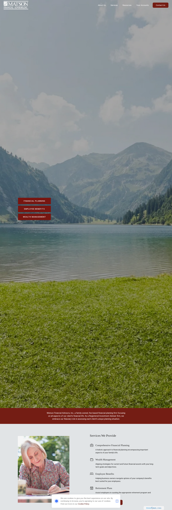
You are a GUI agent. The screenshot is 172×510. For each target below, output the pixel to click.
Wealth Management (105, 459)
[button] (102, 5)
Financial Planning (34, 201)
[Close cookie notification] (117, 501)
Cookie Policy (83, 504)
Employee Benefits (104, 474)
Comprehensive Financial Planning (112, 445)
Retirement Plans (103, 488)
